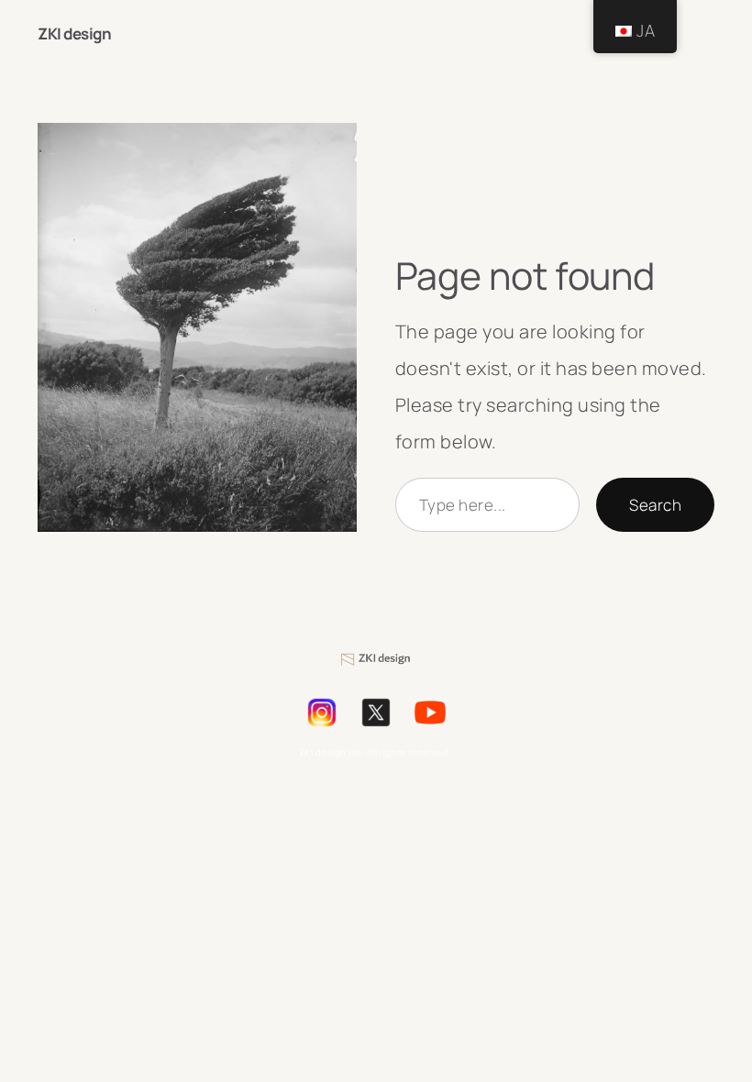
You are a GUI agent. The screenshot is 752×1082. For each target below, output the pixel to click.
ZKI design (77, 33)
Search (655, 504)
